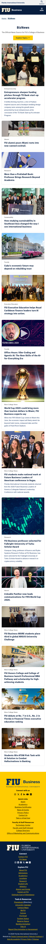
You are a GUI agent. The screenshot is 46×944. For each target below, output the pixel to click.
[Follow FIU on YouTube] (27, 862)
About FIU (23, 870)
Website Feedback (35, 937)
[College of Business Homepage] (12, 10)
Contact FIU (23, 857)
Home (4, 18)
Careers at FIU (23, 892)
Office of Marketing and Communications (23, 833)
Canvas (23, 913)
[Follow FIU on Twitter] (24, 862)
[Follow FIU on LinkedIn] (18, 862)
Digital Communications (19, 937)
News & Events (23, 810)
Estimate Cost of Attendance (23, 895)
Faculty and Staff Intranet (23, 828)
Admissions (23, 873)
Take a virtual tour (23, 818)
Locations (23, 878)
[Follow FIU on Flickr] (30, 862)
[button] (41, 10)
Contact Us (23, 815)
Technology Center (23, 825)
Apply (23, 802)
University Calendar (23, 905)
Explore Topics (21, 38)
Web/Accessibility (13, 939)
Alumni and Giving (23, 889)
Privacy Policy (23, 813)
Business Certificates (23, 807)
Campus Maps (23, 908)
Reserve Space (23, 921)
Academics (23, 804)
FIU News (23, 859)
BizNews (11, 18)
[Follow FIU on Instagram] (16, 862)
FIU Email (23, 916)
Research (23, 881)
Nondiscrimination (23, 924)
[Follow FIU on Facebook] (21, 862)
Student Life (23, 884)
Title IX (23, 927)
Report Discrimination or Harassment (23, 929)
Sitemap (36, 939)
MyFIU (23, 910)
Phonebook (18, 902)
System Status (23, 918)
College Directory (23, 830)
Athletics (23, 886)
